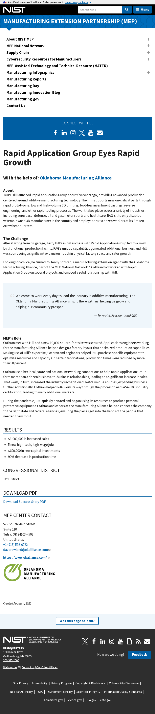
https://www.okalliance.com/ (25, 557)
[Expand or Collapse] (148, 39)
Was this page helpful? (77, 621)
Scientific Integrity (88, 692)
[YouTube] (120, 641)
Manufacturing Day (22, 85)
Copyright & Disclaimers (90, 683)
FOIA (40, 692)
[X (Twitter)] (82, 132)
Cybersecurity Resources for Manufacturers (44, 59)
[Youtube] (90, 132)
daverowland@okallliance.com (25, 549)
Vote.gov (105, 700)
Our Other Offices (47, 667)
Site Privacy (20, 683)
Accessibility (39, 683)
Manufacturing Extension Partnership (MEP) (70, 21)
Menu (145, 9)
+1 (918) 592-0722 (15, 544)
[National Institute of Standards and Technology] (32, 639)
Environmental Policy (59, 692)
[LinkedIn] (64, 132)
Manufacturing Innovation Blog (33, 92)
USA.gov (91, 700)
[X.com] (85, 641)
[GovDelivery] (99, 132)
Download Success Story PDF (24, 501)
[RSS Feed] (138, 641)
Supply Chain (17, 52)
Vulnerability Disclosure (124, 683)
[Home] (14, 10)
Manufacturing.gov (22, 99)
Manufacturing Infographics (30, 72)
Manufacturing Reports (26, 79)
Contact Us (15, 105)
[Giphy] (129, 641)
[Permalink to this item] (114, 177)
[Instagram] (73, 132)
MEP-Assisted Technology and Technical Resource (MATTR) (57, 65)
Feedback (139, 654)
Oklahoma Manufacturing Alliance (76, 178)
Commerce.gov (53, 700)
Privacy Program (61, 683)
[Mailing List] (147, 641)
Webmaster (10, 667)
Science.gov (74, 700)
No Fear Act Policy (21, 692)
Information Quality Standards (123, 692)
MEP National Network (25, 45)
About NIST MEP (20, 39)
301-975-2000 (11, 660)
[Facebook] (55, 132)
